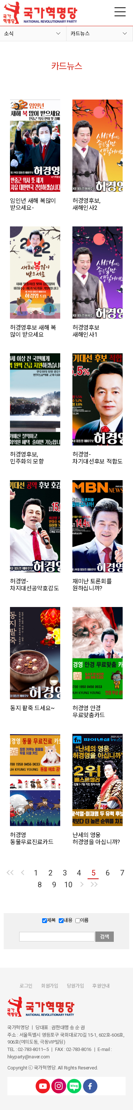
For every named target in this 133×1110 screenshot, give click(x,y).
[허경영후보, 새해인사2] (97, 146)
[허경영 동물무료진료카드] (35, 780)
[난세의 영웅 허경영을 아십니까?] (97, 780)
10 (68, 884)
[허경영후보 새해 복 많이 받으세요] (35, 272)
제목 (51, 920)
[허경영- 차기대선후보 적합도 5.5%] (97, 399)
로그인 (26, 986)
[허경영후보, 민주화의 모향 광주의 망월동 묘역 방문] (35, 399)
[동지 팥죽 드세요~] (35, 653)
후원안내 (101, 986)
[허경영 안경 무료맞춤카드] (97, 653)
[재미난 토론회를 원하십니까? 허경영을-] (97, 526)
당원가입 (75, 986)
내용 (68, 920)
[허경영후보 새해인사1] (97, 272)
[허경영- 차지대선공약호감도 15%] (35, 526)
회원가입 (49, 986)
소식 (9, 34)
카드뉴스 (80, 34)
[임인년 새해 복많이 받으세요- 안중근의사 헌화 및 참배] (35, 146)
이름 (84, 920)
